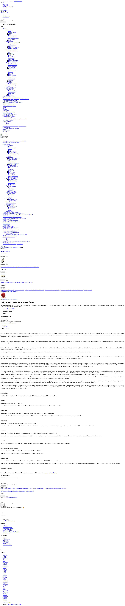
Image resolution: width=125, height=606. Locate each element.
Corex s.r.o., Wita (10, 308)
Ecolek (4, 578)
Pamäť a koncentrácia (12, 65)
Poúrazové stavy (11, 56)
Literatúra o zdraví (9, 95)
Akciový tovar (6, 17)
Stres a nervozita (11, 67)
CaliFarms (5, 570)
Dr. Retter (5, 575)
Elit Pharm (5, 582)
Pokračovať (3, 486)
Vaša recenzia (3, 483)
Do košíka (3, 321)
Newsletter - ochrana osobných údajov (52, 290)
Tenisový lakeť (11, 59)
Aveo (4, 559)
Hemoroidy (10, 74)
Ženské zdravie (11, 77)
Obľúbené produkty (7, 543)
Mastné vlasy (11, 93)
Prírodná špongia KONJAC (9, 111)
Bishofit (4, 568)
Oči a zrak (8, 86)
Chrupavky (10, 53)
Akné (9, 40)
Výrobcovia (5, 540)
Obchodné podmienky (9, 290)
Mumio (4, 107)
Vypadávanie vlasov (12, 90)
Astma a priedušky (12, 85)
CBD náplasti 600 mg (5, 251)
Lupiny (9, 94)
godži (14, 497)
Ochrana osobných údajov (20, 290)
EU (4, 588)
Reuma (9, 55)
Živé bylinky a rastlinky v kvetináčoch (11, 128)
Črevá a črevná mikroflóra (13, 47)
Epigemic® (5, 584)
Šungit (4, 108)
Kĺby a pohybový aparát (11, 49)
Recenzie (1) (5, 326)
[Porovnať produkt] (7, 256)
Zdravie (4, 28)
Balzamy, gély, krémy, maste (9, 96)
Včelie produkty (6, 103)
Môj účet (5, 538)
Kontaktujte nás (6, 15)
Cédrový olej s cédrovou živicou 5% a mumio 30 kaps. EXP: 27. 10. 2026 (17, 282)
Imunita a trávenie (9, 41)
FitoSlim (5, 595)
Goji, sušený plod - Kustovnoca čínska (11, 142)
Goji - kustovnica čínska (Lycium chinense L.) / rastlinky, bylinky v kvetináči (17, 491)
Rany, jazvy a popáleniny (13, 38)
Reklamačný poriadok (39, 290)
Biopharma (5, 565)
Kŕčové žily (10, 73)
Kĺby (9, 52)
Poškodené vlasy (11, 92)
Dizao (4, 573)
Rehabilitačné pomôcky (13, 61)
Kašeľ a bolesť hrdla (12, 83)
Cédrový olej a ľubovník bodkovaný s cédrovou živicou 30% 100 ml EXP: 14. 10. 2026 (20, 267)
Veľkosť (2, 318)
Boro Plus (5, 569)
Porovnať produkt (17, 321)
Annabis (5, 557)
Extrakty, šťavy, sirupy (7, 113)
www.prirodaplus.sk (18, 1)
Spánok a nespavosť (12, 66)
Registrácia (5, 4)
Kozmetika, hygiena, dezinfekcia (10, 100)
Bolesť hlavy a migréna (13, 63)
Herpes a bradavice (12, 35)
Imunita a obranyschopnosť (14, 42)
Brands (4, 129)
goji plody (6, 497)
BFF (4, 561)
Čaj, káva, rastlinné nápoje (8, 104)
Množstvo (3, 320)
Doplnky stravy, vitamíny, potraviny (10, 101)
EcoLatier (5, 577)
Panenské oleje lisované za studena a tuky (11, 97)
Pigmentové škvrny (12, 36)
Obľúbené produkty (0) (8, 6)
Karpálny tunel (11, 58)
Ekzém (9, 31)
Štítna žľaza (10, 80)
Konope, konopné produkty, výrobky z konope (12, 102)
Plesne (9, 34)
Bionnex (5, 564)
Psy (6, 122)
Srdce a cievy (8, 69)
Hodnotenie (3, 484)
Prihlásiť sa (5, 5)
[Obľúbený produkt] (6, 256)
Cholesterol (10, 72)
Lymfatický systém (12, 75)
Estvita (4, 586)
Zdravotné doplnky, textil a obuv (10, 114)
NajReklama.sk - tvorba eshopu (14, 604)
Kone (7, 124)
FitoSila (4, 593)
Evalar (4, 589)
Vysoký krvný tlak (12, 70)
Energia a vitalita (11, 68)
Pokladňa (5, 8)
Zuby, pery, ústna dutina (8, 115)
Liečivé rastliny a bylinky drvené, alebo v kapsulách (16, 119)
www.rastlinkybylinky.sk (51, 472)
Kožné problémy (9, 29)
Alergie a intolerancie (12, 43)
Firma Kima (5, 592)
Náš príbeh (3, 290)
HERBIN (5, 600)
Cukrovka (10, 81)
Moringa (5, 109)
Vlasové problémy (9, 89)
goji (17, 497)
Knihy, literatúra (6, 127)
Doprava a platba (64, 290)
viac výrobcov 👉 (7, 602)
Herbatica (5, 599)
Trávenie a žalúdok (12, 45)
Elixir (4, 583)
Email (2, 502)
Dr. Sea (4, 576)
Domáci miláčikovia (7, 121)
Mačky (7, 123)
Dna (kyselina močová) (13, 60)
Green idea (5, 596)
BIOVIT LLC (6, 566)
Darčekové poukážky (7, 545)
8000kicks (5, 555)
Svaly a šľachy (11, 54)
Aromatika (5, 558)
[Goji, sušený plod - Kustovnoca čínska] (9, 291)
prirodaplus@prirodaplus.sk (9, 520)
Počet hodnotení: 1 (4, 322)
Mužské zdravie (11, 79)
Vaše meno (3, 477)
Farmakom (5, 590)
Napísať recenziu (11, 322)
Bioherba (5, 563)
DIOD (4, 572)
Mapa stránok (89, 290)
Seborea (10, 33)
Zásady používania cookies (73, 290)
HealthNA (5, 597)
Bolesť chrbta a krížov (13, 51)
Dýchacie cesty (9, 82)
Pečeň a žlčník (11, 46)
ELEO (4, 579)
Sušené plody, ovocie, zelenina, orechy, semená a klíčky (14, 126)
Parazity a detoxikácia (12, 48)
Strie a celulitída (11, 39)
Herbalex (5, 598)
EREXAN (5, 585)
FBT (4, 591)
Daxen (4, 571)
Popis (4, 325)
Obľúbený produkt (9, 321)
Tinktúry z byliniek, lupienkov (9, 106)
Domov (4, 14)
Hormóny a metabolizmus (11, 76)
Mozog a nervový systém (11, 62)
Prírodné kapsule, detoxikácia (9, 116)
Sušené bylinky (6, 110)
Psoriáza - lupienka (12, 32)
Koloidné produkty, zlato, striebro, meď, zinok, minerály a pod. (16, 99)
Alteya (4, 556)
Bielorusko (5, 562)
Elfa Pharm (5, 581)
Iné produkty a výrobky (8, 120)
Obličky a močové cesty (11, 87)
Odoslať (2, 505)
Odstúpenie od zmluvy (30, 290)
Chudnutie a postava (10, 88)
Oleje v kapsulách (9, 117)
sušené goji (10, 497)
